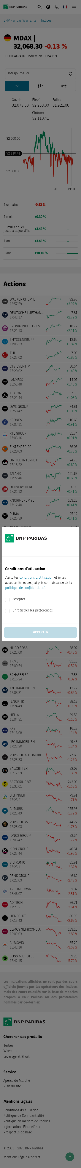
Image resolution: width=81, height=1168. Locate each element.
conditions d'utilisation (36, 577)
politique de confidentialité (25, 588)
